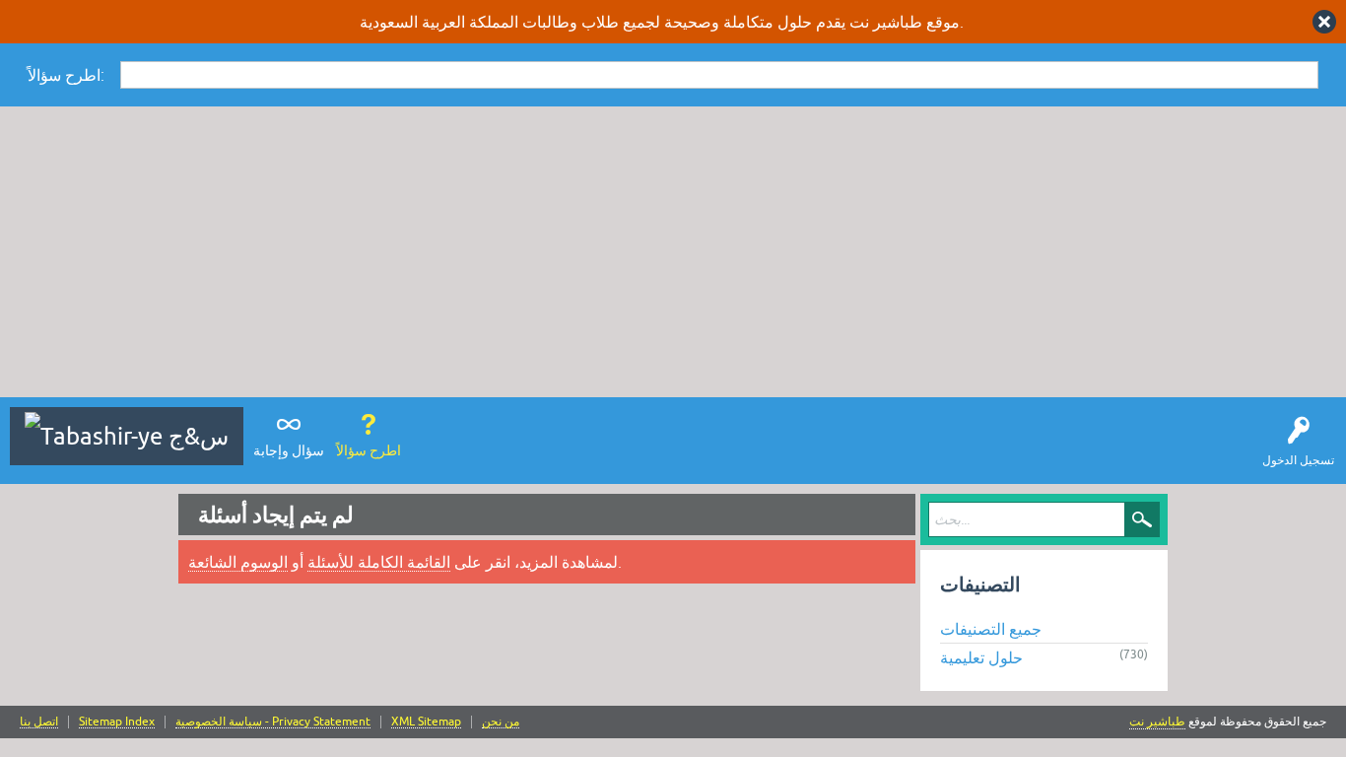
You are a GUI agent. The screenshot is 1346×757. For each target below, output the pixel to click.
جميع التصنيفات (991, 629)
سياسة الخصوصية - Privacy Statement (272, 722)
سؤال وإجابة (288, 450)
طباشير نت (1157, 721)
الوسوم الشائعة (238, 562)
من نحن (500, 722)
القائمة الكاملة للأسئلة (378, 562)
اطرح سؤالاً (368, 450)
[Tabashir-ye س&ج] (126, 436)
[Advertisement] (673, 254)
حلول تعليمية (981, 657)
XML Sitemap (426, 722)
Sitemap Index (117, 722)
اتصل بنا (39, 722)
